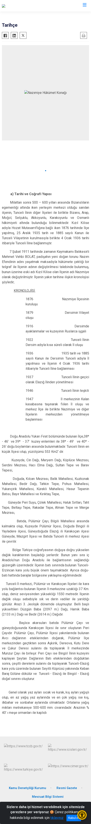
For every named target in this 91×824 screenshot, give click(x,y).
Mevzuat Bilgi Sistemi (47, 797)
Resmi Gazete (67, 788)
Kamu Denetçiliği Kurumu (27, 788)
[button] (45, 170)
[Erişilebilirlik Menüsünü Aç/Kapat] (82, 815)
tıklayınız (56, 818)
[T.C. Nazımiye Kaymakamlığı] (22, 5)
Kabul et (73, 818)
